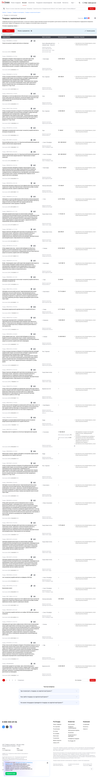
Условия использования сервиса (73, 765)
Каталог (24, 2)
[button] (79, 3)
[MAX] (87, 18)
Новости (85, 729)
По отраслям (56, 726)
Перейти (92, 680)
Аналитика (31, 2)
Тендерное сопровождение (44, 2)
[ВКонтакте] (85, 18)
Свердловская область (47, 313)
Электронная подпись (73, 730)
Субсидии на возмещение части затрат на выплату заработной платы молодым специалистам (20, 131)
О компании (86, 724)
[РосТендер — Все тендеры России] (6, 2)
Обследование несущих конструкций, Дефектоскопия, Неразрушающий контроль (85, 433)
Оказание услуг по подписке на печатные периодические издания (19, 431)
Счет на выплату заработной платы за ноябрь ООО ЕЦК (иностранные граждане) (20, 613)
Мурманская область (47, 398)
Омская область (46, 135)
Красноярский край (47, 302)
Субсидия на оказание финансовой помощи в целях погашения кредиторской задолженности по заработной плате (18, 420)
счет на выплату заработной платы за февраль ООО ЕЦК (17, 577)
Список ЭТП (56, 742)
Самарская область (47, 256)
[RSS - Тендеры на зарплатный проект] (88, 18)
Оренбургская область (47, 192)
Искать (92, 8)
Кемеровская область (47, 329)
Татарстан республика (47, 638)
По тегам (55, 731)
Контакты (65, 2)
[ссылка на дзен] (7, 727)
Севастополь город (46, 224)
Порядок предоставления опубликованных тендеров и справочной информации (71, 760)
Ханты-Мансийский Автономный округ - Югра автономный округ (48, 50)
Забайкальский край (47, 104)
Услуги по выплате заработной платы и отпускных (15, 43)
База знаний (57, 2)
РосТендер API (71, 741)
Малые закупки (57, 740)
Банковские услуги (7, 588)
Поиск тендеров (16, 2)
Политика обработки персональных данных (58, 765)
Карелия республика (47, 89)
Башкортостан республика (48, 659)
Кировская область (46, 675)
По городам (56, 733)
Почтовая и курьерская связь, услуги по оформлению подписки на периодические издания (85, 441)
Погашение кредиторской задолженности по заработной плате (18, 309)
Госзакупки (56, 738)
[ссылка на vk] (3, 727)
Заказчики (56, 735)
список (90, 765)
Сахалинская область (47, 518)
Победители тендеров (73, 738)
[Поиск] (4, 8)
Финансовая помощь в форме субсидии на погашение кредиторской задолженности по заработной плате (20, 454)
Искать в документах (24, 31)
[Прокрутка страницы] (91, 769)
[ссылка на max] (11, 727)
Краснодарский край (47, 69)
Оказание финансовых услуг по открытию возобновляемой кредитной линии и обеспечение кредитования (20, 143)
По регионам (56, 729)
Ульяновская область (47, 446)
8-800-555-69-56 (9, 722)
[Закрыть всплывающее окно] (47, 763)
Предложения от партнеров (72, 735)
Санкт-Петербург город (47, 147)
